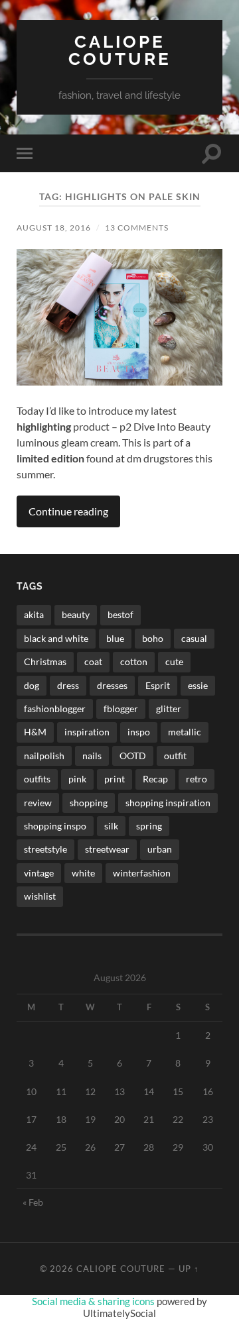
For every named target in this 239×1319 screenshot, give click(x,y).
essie (198, 685)
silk (111, 825)
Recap (155, 778)
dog (31, 685)
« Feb (33, 1202)
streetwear (107, 849)
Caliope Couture (119, 50)
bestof (120, 614)
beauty (76, 614)
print (114, 778)
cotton (133, 661)
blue (115, 638)
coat (93, 661)
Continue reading (68, 511)
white (83, 872)
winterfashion (142, 872)
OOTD (133, 755)
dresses (112, 685)
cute (174, 661)
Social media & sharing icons (94, 1301)
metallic (184, 731)
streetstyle (45, 849)
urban (159, 849)
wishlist (40, 896)
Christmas (45, 661)
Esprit (157, 685)
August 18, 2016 (54, 228)
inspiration (87, 731)
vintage (39, 872)
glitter (168, 708)
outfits (37, 778)
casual (194, 638)
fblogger (121, 708)
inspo (138, 731)
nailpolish (44, 755)
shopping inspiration (167, 802)
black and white (56, 638)
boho (152, 638)
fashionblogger (55, 708)
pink (77, 778)
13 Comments (137, 228)
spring (149, 825)
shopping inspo (55, 825)
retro (196, 778)
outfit (175, 755)
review (38, 802)
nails (92, 755)
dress (68, 685)
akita (34, 614)
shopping (89, 802)
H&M (35, 731)
